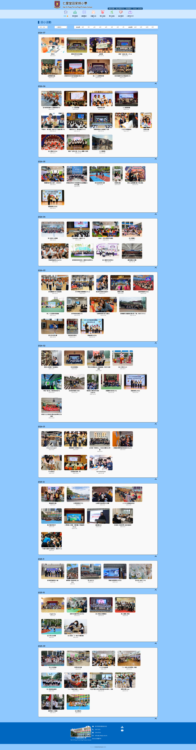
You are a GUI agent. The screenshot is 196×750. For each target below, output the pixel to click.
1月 (123, 27)
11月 (141, 27)
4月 (106, 27)
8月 (83, 27)
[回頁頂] (156, 83)
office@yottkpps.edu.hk (101, 735)
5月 (100, 27)
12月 (135, 27)
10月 (147, 27)
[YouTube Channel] (124, 730)
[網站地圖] (124, 727)
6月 (94, 27)
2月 (118, 27)
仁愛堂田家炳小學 (75, 3)
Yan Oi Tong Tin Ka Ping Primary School (77, 7)
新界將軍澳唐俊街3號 (101, 726)
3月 (112, 27)
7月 (89, 27)
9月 (153, 27)
